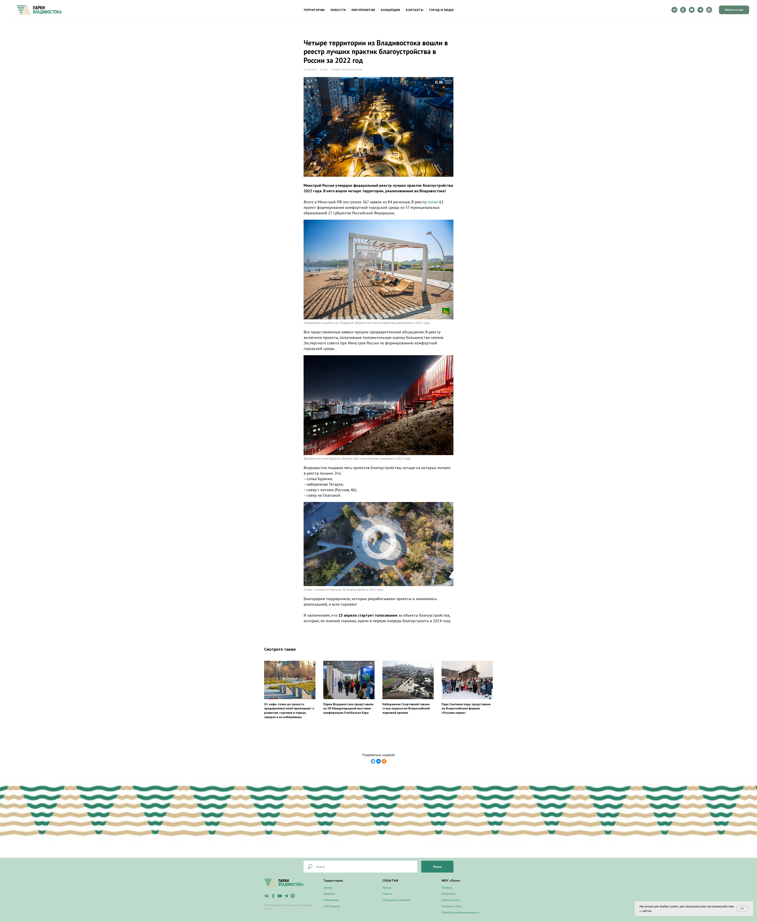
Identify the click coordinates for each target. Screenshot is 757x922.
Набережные (331, 900)
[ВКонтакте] (378, 761)
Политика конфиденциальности (460, 912)
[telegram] (700, 10)
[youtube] (692, 10)
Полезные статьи (452, 906)
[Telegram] (373, 761)
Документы (448, 893)
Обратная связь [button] (451, 900)
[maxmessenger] (709, 10)
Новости (338, 10)
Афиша (386, 887)
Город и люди (441, 10)
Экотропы (329, 893)
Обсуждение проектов (396, 900)
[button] (734, 10)
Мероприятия (363, 10)
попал (433, 201)
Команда (447, 887)
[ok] (683, 10)
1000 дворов (331, 906)
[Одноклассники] (384, 761)
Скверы (327, 887)
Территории (314, 10)
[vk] (674, 10)
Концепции (390, 10)
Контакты (414, 10)
